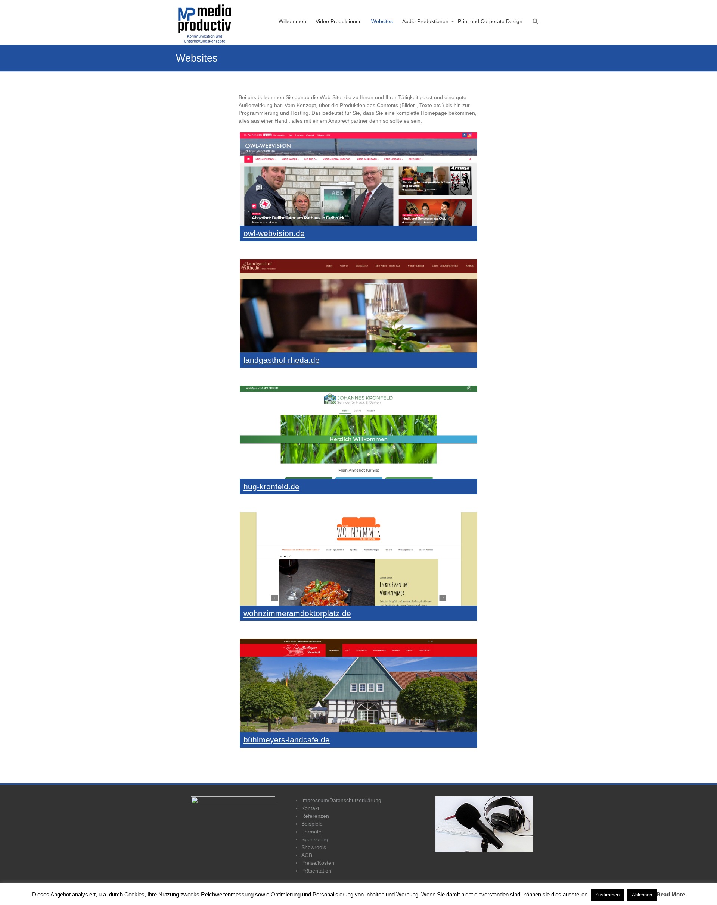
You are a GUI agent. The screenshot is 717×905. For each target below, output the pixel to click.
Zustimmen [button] (607, 895)
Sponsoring (314, 839)
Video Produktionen (339, 21)
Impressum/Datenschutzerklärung (341, 800)
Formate (311, 832)
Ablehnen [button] (642, 895)
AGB (306, 855)
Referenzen (315, 816)
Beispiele (312, 824)
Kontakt (310, 808)
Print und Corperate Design (490, 21)
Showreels (313, 847)
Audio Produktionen (425, 21)
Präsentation (316, 871)
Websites (382, 21)
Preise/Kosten (317, 863)
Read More (671, 894)
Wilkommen (292, 21)
